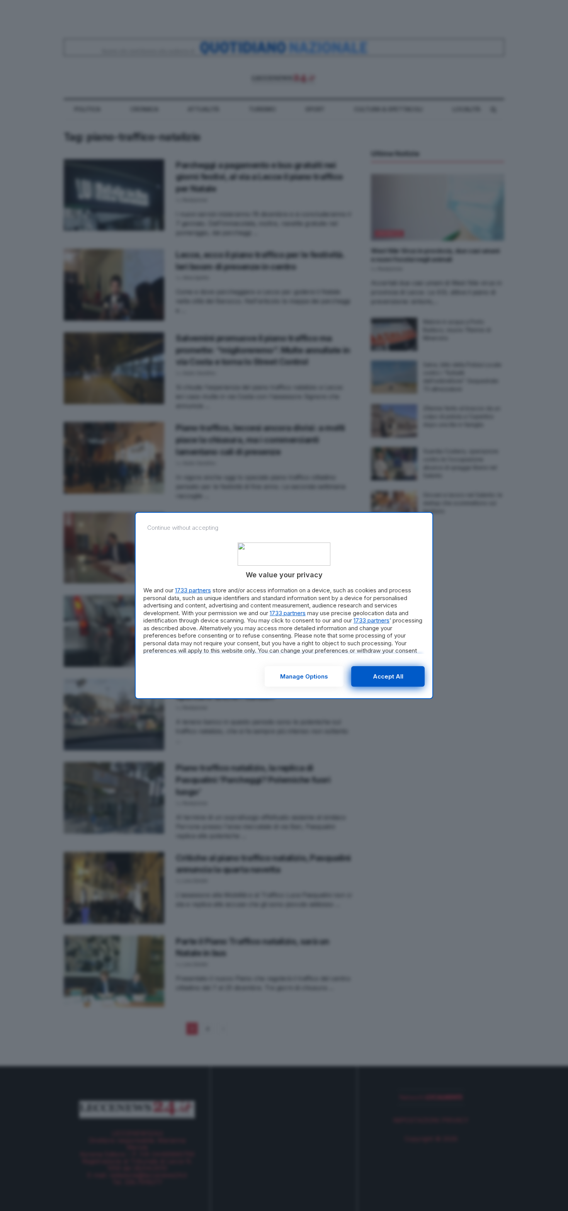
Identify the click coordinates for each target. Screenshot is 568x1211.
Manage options (304, 676)
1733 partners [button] (193, 590)
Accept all (388, 676)
